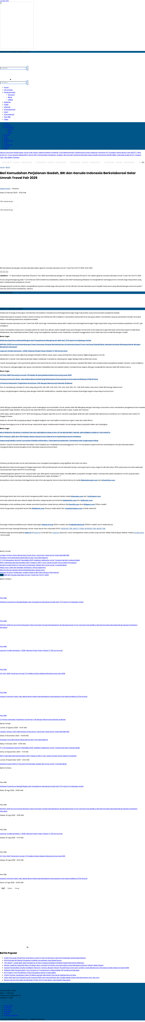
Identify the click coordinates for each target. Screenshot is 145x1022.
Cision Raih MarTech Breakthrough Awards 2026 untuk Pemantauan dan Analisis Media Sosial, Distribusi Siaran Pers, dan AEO (51, 977)
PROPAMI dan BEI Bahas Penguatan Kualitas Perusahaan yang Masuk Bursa (32, 960)
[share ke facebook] (2, 198)
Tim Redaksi (8, 1007)
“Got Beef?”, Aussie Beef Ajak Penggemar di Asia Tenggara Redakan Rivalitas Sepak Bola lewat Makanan (44, 963)
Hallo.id (28, 533)
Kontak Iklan (8, 1011)
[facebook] (1, 65)
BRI (9, 575)
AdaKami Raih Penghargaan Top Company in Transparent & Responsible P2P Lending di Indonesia (41, 970)
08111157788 (100, 528)
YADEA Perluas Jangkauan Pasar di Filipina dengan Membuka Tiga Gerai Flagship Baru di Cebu (40, 975)
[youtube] (13, 65)
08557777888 (78, 528)
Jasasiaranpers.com (73, 508)
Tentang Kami (8, 1005)
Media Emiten (5, 188)
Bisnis (10, 97)
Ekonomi (11, 95)
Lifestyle (7, 107)
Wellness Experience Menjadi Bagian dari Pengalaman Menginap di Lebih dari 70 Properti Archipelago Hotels (45, 340)
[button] (1, 272)
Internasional (9, 114)
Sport (6, 112)
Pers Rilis (7, 117)
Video (6, 119)
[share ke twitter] (5, 198)
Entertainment (9, 109)
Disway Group (47, 524)
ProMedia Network (76, 524)
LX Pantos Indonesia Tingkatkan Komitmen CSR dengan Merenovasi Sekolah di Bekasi (36, 383)
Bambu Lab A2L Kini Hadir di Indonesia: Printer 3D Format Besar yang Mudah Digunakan (37, 980)
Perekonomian (9, 92)
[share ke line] (16, 198)
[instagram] (9, 65)
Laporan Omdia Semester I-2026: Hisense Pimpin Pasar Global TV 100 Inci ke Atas (33, 351)
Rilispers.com (89, 504)
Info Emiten (8, 90)
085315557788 (66, 528)
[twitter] (5, 65)
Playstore (37, 533)
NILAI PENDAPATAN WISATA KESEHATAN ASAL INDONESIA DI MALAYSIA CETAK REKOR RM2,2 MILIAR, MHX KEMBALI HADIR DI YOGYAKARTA (55, 432)
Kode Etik (7, 1013)
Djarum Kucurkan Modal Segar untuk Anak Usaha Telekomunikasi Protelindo (29, 152)
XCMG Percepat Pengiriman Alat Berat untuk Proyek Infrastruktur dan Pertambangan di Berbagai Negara (45, 958)
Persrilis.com (74, 504)
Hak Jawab (7, 1009)
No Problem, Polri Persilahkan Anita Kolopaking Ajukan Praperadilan (30, 973)
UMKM (10, 100)
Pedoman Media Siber (11, 1015)
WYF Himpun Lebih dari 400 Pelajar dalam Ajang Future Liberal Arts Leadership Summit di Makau (40, 436)
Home (6, 87)
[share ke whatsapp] (9, 198)
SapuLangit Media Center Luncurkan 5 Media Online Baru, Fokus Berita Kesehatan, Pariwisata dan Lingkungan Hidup (49, 440)
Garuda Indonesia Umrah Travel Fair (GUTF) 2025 (30, 575)
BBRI (5, 575)
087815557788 (90, 528)
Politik (6, 104)
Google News (139, 533)
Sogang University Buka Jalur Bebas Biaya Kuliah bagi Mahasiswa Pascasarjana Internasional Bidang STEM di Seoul (49, 379)
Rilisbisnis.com (38, 508)
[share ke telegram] (12, 198)
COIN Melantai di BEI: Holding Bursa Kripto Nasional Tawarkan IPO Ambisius (87, 152)
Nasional (7, 102)
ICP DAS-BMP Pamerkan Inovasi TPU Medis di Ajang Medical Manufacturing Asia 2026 (36, 375)
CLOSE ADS (4, 1)
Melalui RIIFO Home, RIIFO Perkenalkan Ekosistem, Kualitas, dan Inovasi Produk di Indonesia (52, 155)
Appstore (56, 533)
